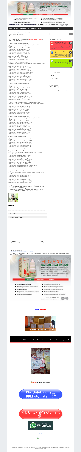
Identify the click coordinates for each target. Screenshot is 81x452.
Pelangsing (22, 28)
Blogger (66, 90)
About (16, 28)
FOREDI (40, 28)
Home (10, 28)
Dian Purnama (54, 78)
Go (71, 34)
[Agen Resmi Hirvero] (13, 202)
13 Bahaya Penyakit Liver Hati (61, 52)
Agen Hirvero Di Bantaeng (17, 32)
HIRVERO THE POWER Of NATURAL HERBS (21, 252)
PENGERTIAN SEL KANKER (59, 60)
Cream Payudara (32, 28)
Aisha (52, 75)
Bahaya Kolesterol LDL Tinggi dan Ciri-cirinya (60, 43)
